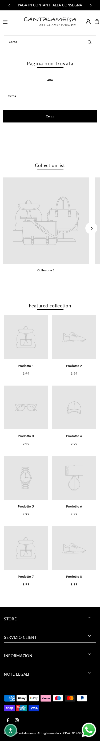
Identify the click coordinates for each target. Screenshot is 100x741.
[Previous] (9, 5)
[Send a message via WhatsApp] (89, 730)
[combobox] (50, 41)
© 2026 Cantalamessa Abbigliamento (31, 733)
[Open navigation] (10, 21)
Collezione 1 (46, 270)
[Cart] (97, 21)
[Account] (88, 21)
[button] (10, 730)
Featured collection (50, 305)
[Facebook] (8, 720)
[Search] (89, 41)
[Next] (90, 5)
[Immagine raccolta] (46, 220)
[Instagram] (17, 720)
